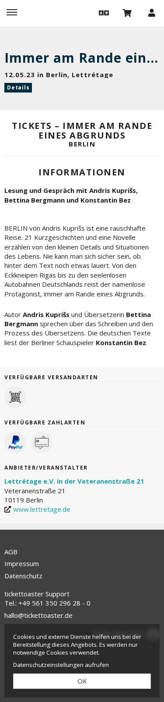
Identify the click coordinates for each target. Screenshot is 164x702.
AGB (10, 551)
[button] (103, 12)
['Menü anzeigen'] (12, 12)
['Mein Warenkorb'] (127, 12)
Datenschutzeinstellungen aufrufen (61, 665)
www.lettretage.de (41, 509)
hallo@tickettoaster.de (38, 615)
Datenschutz (23, 575)
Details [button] (18, 87)
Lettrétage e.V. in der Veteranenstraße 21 (74, 481)
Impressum (21, 563)
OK (82, 681)
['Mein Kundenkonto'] (152, 12)
